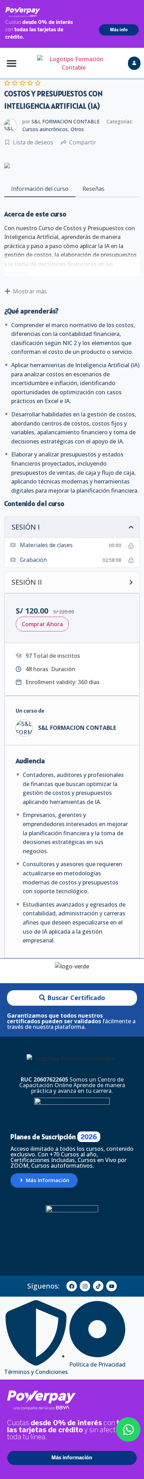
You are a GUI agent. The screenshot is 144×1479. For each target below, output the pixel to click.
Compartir (82, 142)
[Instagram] (85, 1286)
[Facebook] (71, 1286)
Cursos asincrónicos (45, 129)
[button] (11, 63)
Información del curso (40, 189)
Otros (77, 129)
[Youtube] (111, 1286)
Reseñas (93, 189)
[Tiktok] (98, 1286)
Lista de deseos (33, 142)
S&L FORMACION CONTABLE (65, 121)
